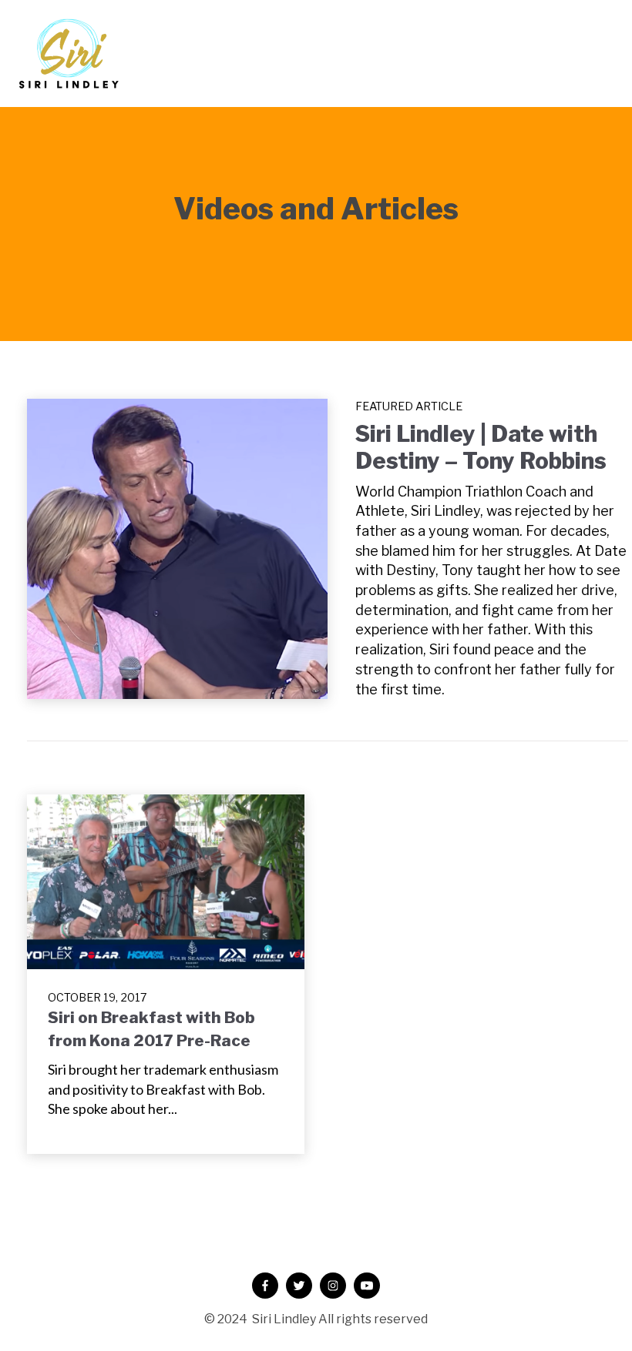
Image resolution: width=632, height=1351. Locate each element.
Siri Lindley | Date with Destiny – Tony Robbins (481, 447)
